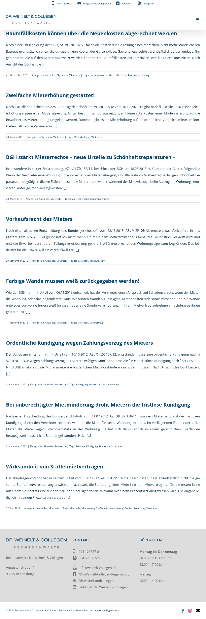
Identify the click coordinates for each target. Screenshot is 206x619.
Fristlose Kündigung (87, 446)
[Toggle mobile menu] (198, 18)
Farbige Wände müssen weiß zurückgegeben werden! (72, 280)
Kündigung (82, 384)
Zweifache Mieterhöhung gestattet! (50, 95)
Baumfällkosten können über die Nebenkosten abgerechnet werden (91, 33)
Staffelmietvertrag (135, 508)
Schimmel (116, 446)
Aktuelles (50, 75)
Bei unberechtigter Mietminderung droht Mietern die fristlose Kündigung (98, 404)
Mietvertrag (96, 322)
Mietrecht (74, 75)
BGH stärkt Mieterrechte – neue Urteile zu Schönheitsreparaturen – (90, 157)
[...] (44, 64)
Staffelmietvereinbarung (110, 508)
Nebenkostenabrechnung (135, 75)
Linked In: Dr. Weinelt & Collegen (103, 587)
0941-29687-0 (89, 551)
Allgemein (62, 75)
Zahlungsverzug (110, 384)
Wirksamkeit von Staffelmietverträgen (54, 466)
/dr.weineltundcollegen (96, 580)
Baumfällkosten (98, 75)
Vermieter (152, 508)
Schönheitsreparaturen (96, 199)
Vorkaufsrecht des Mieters (39, 218)
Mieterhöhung (82, 137)
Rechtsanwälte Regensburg (74, 610)
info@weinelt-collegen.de (97, 568)
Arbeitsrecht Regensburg (105, 610)
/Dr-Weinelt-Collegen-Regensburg (104, 574)
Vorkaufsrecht (97, 260)
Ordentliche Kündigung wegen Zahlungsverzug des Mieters (79, 342)
